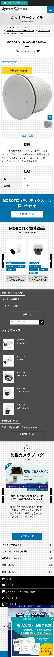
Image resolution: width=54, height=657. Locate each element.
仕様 (31, 135)
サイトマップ (11, 598)
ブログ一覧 (28, 536)
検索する (27, 314)
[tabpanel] (48, 124)
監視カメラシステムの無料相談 (19, 591)
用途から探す (8, 572)
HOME (8, 579)
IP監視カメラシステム (13, 558)
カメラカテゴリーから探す (15, 551)
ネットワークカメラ (12, 544)
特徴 (24, 135)
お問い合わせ (28, 214)
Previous (3, 261)
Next (51, 261)
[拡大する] (50, 117)
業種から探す (8, 565)
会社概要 (9, 604)
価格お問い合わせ (18, 70)
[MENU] (50, 9)
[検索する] (41, 322)
